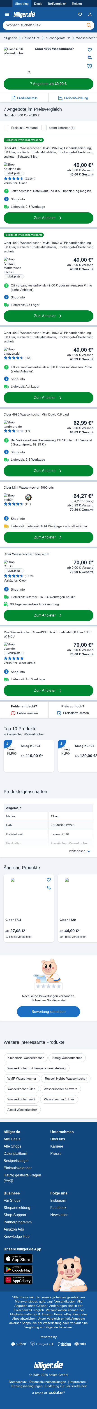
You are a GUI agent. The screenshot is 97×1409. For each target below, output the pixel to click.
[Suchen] (88, 25)
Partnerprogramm (18, 1222)
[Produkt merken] (89, 50)
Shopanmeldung (17, 1208)
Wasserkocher (86, 38)
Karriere (56, 1146)
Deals (38, 3)
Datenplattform (15, 1153)
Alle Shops (12, 1146)
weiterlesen (77, 851)
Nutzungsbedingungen (26, 1386)
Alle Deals (12, 1139)
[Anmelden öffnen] (89, 14)
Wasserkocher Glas (21, 1089)
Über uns (57, 1139)
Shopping (22, 3)
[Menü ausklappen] (38, 38)
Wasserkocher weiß (21, 1099)
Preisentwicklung (76, 98)
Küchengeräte (56, 38)
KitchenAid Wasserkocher (25, 1058)
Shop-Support (15, 1215)
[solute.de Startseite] (48, 1393)
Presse (56, 1153)
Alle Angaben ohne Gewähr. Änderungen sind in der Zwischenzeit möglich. (48, 1306)
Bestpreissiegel (16, 1161)
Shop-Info (18, 199)
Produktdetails (27, 98)
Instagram (58, 1200)
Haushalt (28, 38)
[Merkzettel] (79, 14)
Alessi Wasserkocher (22, 1109)
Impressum (78, 1382)
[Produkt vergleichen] (89, 57)
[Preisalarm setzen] (89, 65)
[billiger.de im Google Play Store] (48, 1269)
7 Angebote (48, 84)
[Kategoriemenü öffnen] (7, 14)
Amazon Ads (14, 1229)
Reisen (77, 3)
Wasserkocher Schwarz (60, 1089)
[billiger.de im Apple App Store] (48, 1258)
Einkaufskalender (18, 1168)
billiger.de (10, 38)
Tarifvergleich (57, 3)
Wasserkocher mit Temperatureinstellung (36, 1068)
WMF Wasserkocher (21, 1078)
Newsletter (58, 1215)
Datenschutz (18, 1382)
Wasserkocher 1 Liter (59, 1099)
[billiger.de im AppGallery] (48, 1279)
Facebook (58, 1208)
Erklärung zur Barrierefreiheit (66, 1386)
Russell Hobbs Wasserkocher (66, 1078)
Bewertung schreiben (49, 1012)
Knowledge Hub (17, 1236)
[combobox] (48, 25)
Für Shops (12, 1200)
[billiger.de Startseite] (24, 14)
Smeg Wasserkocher (67, 1058)
